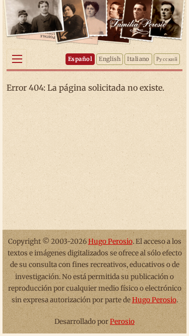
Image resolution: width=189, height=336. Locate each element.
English (109, 58)
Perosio (122, 321)
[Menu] (17, 59)
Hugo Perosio (110, 241)
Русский (166, 58)
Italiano (138, 58)
